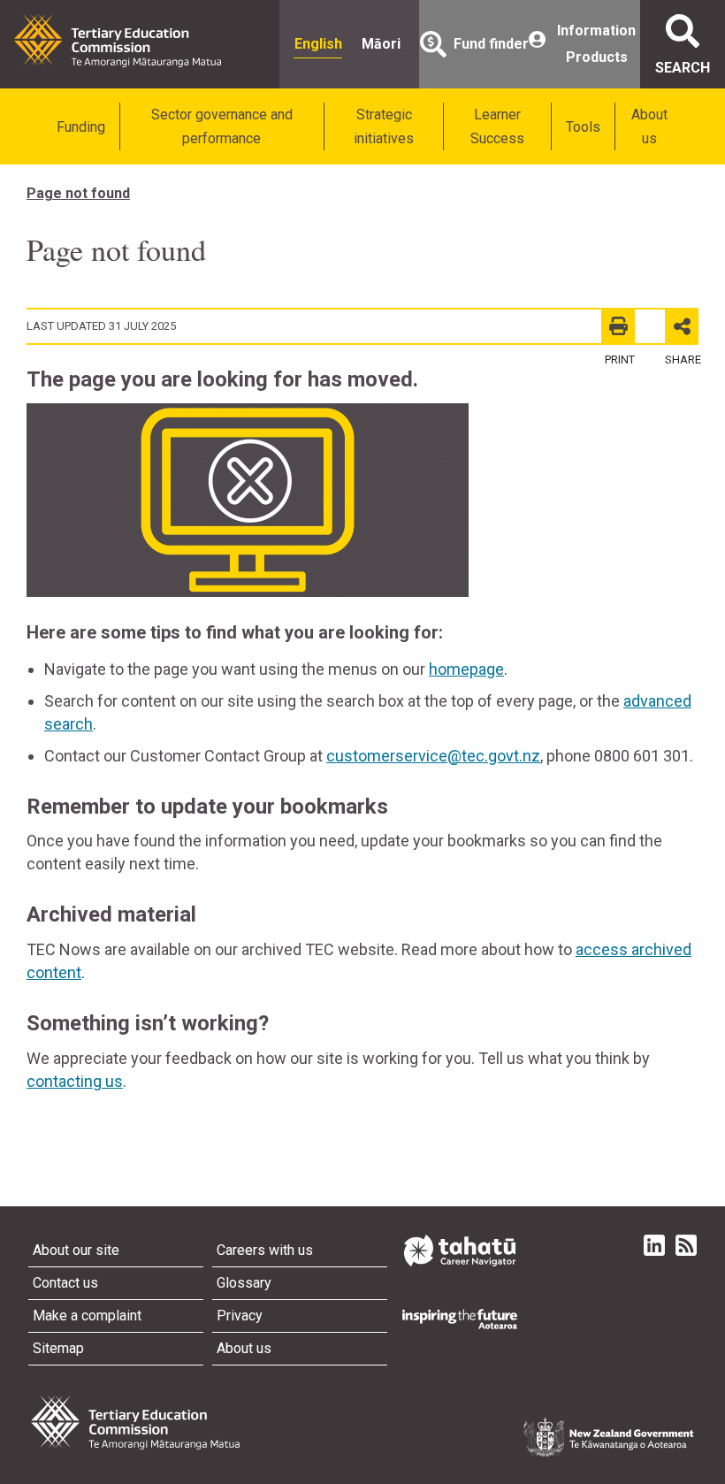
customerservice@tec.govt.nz (433, 755)
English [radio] (318, 43)
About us (649, 126)
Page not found (78, 193)
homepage (466, 669)
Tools (583, 127)
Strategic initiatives (384, 126)
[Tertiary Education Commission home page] (117, 40)
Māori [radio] (381, 43)
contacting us (75, 1081)
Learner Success (497, 126)
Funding (81, 127)
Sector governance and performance (222, 126)
